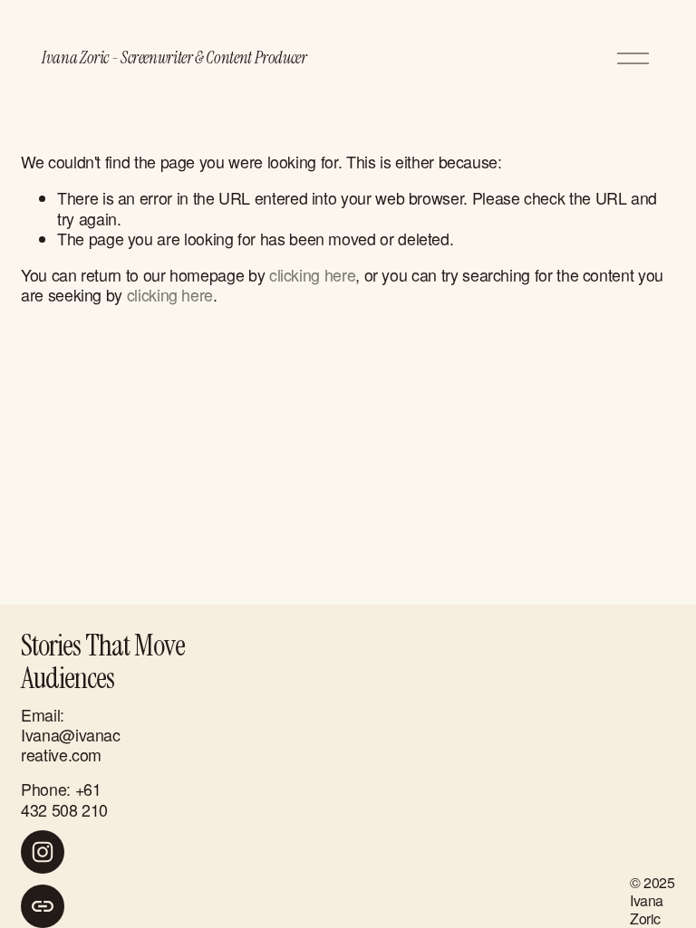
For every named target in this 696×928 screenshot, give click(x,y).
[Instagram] (42, 852)
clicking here (312, 274)
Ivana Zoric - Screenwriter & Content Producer (174, 58)
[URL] (42, 906)
